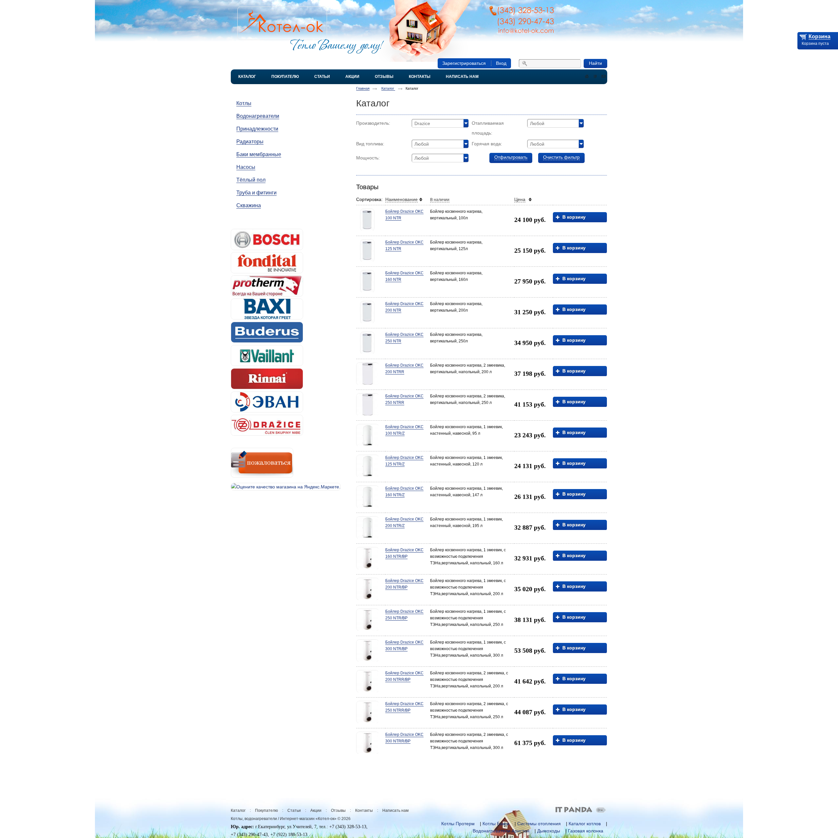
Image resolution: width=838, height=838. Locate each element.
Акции (315, 810)
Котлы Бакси (496, 823)
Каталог (388, 88)
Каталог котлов (585, 823)
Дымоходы (548, 830)
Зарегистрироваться (464, 63)
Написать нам (395, 810)
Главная (363, 88)
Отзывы (338, 810)
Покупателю (266, 810)
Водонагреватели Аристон (501, 830)
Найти (595, 63)
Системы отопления (539, 823)
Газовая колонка (585, 830)
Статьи (294, 810)
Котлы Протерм (458, 823)
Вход (501, 63)
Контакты (364, 810)
